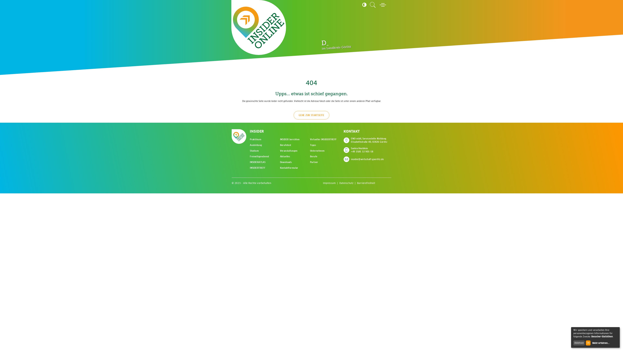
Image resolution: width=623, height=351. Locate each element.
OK (588, 343)
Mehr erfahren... (601, 343)
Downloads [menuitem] (286, 162)
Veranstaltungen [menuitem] (289, 151)
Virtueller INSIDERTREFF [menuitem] (323, 139)
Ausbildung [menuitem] (256, 145)
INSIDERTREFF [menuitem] (257, 168)
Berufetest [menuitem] (285, 145)
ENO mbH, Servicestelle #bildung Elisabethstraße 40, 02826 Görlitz (369, 140)
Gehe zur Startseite (311, 115)
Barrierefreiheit (366, 183)
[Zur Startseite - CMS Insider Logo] (259, 27)
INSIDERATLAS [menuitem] (257, 162)
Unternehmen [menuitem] (317, 151)
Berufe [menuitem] (313, 156)
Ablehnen (579, 343)
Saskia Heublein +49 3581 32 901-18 (362, 150)
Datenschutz (346, 183)
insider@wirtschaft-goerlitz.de (367, 159)
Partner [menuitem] (314, 162)
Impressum (329, 183)
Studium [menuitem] (254, 151)
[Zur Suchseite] (373, 5)
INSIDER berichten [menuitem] (290, 139)
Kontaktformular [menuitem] (289, 168)
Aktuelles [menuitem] (285, 156)
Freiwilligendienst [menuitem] (259, 156)
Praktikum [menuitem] (255, 139)
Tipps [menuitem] (313, 145)
